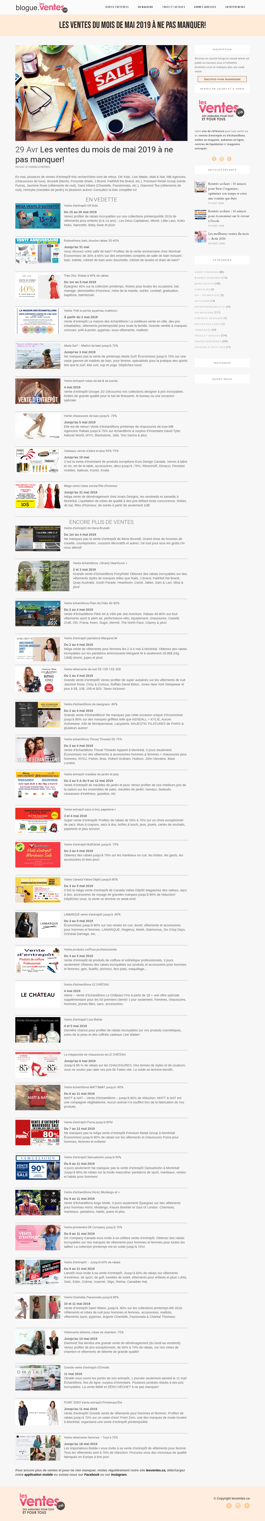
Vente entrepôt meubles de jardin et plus (91, 774)
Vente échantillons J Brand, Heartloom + (100, 563)
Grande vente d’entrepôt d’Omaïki (86, 1367)
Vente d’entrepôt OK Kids (81, 205)
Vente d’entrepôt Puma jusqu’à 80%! (88, 1122)
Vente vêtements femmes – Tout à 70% (91, 1437)
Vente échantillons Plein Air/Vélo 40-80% (92, 603)
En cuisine (202, 301)
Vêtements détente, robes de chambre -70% (94, 1332)
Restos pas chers (208, 324)
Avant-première (207, 272)
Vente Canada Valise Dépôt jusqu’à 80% (91, 879)
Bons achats (204, 283)
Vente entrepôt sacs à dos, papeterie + (90, 809)
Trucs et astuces (207, 335)
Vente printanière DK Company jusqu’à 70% (93, 1227)
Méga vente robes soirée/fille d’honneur (91, 486)
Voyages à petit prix (210, 347)
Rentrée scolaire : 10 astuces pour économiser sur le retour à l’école (228, 216)
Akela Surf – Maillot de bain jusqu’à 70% (91, 345)
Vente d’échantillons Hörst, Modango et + (92, 1192)
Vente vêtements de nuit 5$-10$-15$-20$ (92, 669)
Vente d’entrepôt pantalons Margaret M (90, 638)
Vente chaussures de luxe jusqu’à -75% (90, 416)
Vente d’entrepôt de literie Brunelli (87, 528)
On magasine (204, 312)
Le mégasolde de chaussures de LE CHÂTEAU (95, 1054)
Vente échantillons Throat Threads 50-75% (93, 739)
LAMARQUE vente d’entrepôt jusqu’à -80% (92, 914)
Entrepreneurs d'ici (210, 306)
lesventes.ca (155, 1470)
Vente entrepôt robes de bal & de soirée (91, 381)
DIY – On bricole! (207, 295)
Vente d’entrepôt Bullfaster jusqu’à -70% (91, 844)
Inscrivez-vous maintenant (222, 79)
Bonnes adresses (208, 277)
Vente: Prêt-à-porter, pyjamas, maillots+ (91, 310)
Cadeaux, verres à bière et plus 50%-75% (91, 451)
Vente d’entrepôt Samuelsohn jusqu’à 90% (92, 1157)
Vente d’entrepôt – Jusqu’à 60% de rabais (92, 1262)
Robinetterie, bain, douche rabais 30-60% (91, 240)
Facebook (91, 1474)
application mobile (38, 1474)
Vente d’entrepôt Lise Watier (83, 1019)
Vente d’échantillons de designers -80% (91, 704)
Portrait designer (209, 318)
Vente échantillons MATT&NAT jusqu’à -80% (93, 1087)
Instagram (119, 1474)
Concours (202, 289)
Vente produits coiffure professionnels (90, 949)
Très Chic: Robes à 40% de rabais (86, 275)
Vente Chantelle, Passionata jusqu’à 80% (91, 1297)
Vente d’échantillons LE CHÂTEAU (86, 984)
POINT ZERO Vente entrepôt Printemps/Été (93, 1402)
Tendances (203, 329)
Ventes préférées (41, 167)
